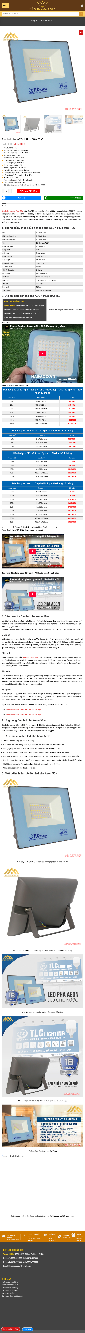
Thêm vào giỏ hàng (28, 191)
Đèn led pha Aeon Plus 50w (12, 211)
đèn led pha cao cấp (30, 657)
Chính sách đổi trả (8, 1293)
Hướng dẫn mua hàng (10, 1282)
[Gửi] (81, 14)
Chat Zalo (21, 198)
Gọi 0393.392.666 (10, 1329)
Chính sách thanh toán (10, 1285)
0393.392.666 (76, 198)
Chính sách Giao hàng (10, 1288)
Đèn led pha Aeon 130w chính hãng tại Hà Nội (23, 715)
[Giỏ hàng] (82, 5)
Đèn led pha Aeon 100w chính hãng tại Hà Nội (23, 710)
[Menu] (5, 5)
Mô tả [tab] (4, 205)
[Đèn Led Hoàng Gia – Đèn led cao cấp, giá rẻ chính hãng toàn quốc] (42, 5)
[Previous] (6, 71)
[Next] (79, 71)
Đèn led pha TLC (47, 21)
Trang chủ (35, 21)
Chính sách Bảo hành (9, 1290)
